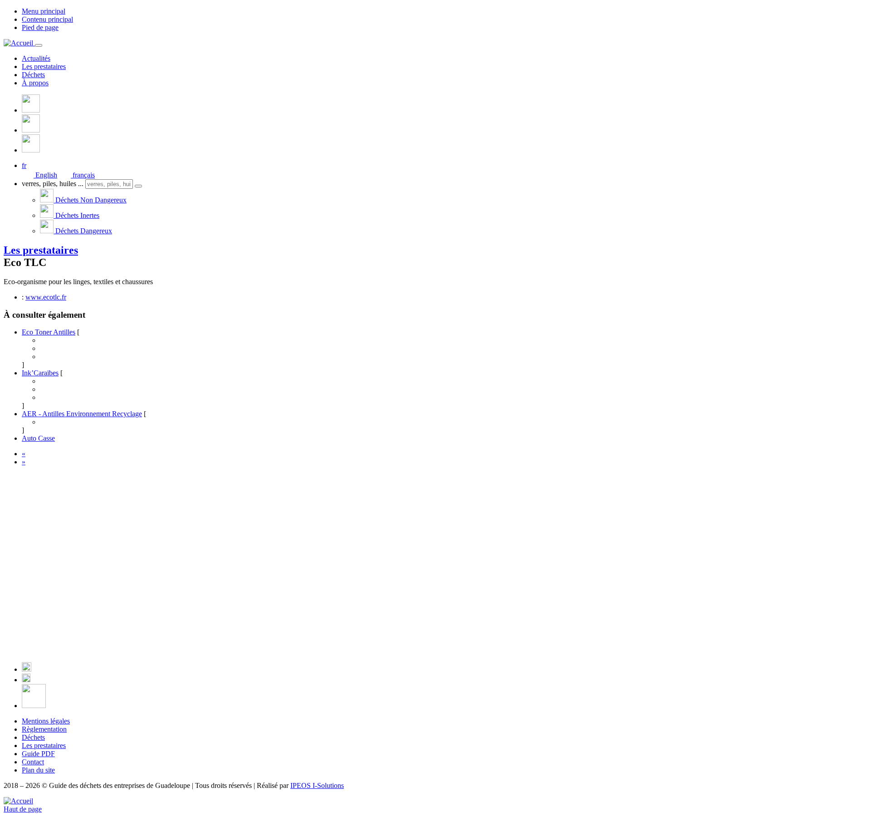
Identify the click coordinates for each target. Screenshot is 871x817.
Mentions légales (46, 721)
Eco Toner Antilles (48, 332)
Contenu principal (47, 19)
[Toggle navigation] (38, 45)
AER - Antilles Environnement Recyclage (82, 414)
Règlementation (44, 729)
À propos (35, 83)
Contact (33, 762)
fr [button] (24, 165)
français (83, 175)
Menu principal (43, 11)
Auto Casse (38, 438)
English (45, 175)
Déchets (33, 75)
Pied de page (40, 27)
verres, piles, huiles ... (52, 183)
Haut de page (23, 809)
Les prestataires (44, 66)
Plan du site (38, 770)
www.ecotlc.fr (45, 297)
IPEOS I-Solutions (317, 785)
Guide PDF (38, 754)
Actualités (36, 58)
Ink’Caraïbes (40, 373)
